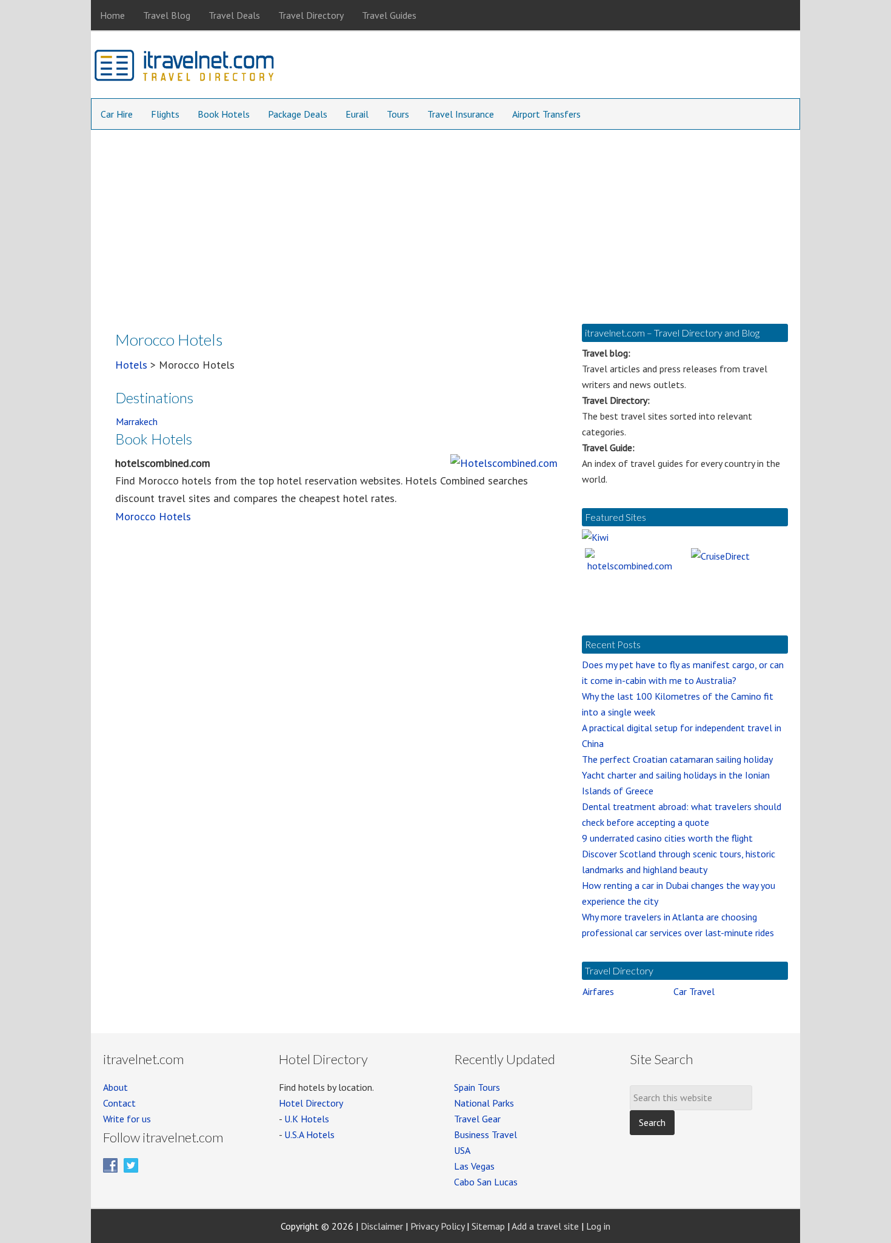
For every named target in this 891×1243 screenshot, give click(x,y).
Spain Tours (477, 1087)
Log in (598, 1226)
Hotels (131, 365)
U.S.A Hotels (309, 1134)
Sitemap (488, 1226)
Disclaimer (382, 1226)
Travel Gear (477, 1119)
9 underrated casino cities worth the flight (667, 838)
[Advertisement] (445, 221)
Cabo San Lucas (486, 1182)
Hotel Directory (311, 1103)
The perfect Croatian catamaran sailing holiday (677, 759)
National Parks (484, 1103)
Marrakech (137, 421)
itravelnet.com (185, 68)
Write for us (127, 1119)
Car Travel (694, 991)
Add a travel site (545, 1226)
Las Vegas (474, 1166)
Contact (119, 1103)
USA (462, 1150)
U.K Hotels (306, 1119)
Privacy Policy (437, 1226)
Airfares (598, 991)
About (115, 1087)
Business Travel (485, 1134)
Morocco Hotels (153, 516)
